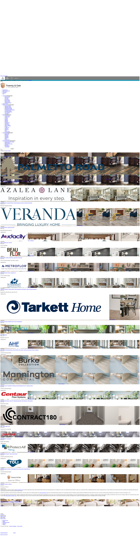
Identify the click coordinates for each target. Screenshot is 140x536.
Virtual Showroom (8, 102)
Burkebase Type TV (22, 385)
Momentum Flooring (17, 400)
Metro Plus (11, 257)
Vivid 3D (10, 242)
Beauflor (6, 119)
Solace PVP (12, 400)
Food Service (7, 139)
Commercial (5, 132)
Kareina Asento (21, 468)
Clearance (2, 484)
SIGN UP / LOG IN (6, 90)
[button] (10, 95)
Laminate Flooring (8, 110)
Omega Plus (15, 257)
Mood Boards (7, 142)
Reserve (9, 272)
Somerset (6, 121)
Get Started (5, 95)
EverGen (2, 321)
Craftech (7, 257)
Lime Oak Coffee (8, 156)
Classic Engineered (17, 289)
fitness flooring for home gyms (11, 495)
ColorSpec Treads (30, 385)
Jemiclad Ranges (3, 438)
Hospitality (7, 136)
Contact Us (2, 514)
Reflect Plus (20, 257)
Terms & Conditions (12, 526)
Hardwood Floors (8, 105)
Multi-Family (7, 133)
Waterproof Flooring (8, 107)
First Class (6, 321)
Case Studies (7, 146)
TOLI (6, 130)
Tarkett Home (7, 122)
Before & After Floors (8, 143)
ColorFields (10, 385)
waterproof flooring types (43, 492)
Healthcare (7, 134)
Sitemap (4, 524)
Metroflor (6, 120)
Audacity (6, 118)
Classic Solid (23, 289)
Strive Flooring (30, 400)
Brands (4, 114)
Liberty (1, 242)
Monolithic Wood (8, 106)
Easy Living (14, 321)
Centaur (6, 126)
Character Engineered (4, 289)
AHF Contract (7, 124)
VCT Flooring (7, 112)
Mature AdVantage (7, 468)
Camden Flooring (3, 202)
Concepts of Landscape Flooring (29, 349)
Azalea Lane (7, 116)
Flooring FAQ (7, 145)
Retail (6, 138)
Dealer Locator (3, 518)
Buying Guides (7, 100)
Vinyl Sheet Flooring (8, 111)
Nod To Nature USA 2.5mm (18, 349)
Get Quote (6, 98)
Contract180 (7, 127)
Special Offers (7, 131)
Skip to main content (4, 75)
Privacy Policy (19, 526)
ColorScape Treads (15, 385)
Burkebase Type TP (3, 385)
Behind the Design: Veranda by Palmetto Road (10, 501)
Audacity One (5, 242)
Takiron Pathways (27, 468)
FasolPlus (2, 468)
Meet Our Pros (7, 101)
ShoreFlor (9, 321)
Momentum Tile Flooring (4, 400)
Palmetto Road (7, 115)
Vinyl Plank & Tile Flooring (9, 109)
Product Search (5, 103)
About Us (30, 80)
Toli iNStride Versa (14, 468)
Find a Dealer (7, 99)
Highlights (37, 349)
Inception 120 (13, 272)
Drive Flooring (24, 400)
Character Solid (11, 289)
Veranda (6, 117)
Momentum (5, 334)
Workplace (7, 137)
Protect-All (7, 129)
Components (9, 438)
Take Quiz (6, 97)
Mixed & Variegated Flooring (7, 349)
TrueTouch (7, 123)
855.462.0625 (5, 89)
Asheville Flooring (3, 227)
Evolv (1, 334)
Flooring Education (6, 140)
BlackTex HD (2, 257)
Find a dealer (5, 91)
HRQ (7, 426)
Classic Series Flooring (13, 453)
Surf (9, 426)
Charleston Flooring (10, 227)
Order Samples (7, 96)
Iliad (1, 349)
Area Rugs (7, 113)
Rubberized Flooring (8, 108)
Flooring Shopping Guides (9, 141)
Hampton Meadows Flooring (19, 202)
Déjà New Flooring (3, 272)
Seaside (4, 426)
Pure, (4, 156)
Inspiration (6, 144)
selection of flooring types (19, 489)
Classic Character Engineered (31, 289)
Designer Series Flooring (4, 453)
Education (6, 135)
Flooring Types (5, 104)
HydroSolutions (19, 321)
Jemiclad (6, 128)
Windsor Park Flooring (28, 202)
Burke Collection (8, 125)
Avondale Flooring (10, 202)
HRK (1, 426)
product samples (7, 150)
